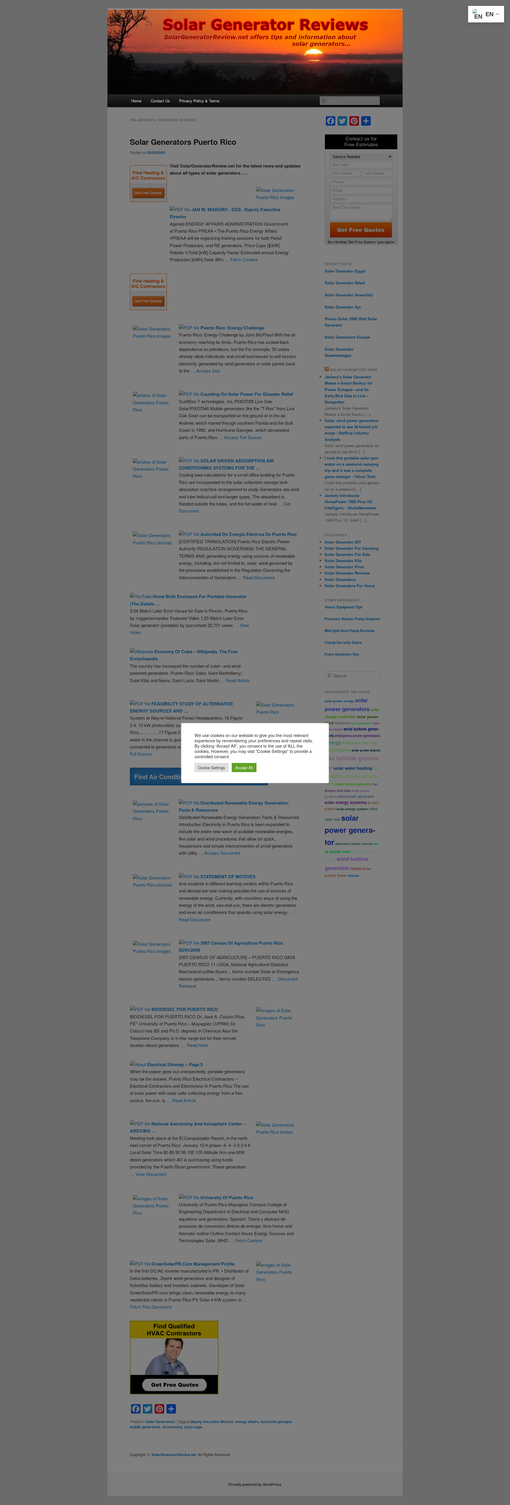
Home (136, 101)
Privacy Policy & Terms (199, 101)
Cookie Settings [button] (211, 767)
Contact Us (160, 101)
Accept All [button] (244, 767)
